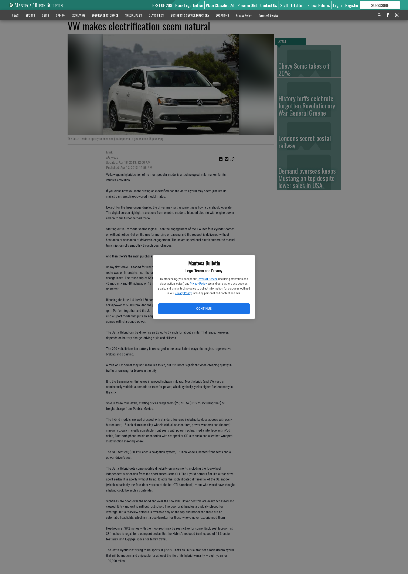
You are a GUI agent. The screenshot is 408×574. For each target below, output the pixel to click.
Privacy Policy (198, 283)
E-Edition (297, 5)
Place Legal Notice (189, 5)
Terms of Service (207, 279)
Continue (203, 309)
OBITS (45, 15)
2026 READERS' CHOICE (105, 15)
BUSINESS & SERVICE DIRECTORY (190, 15)
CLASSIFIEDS (156, 15)
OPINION (60, 15)
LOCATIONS (222, 15)
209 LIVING (78, 15)
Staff (284, 5)
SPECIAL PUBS (133, 15)
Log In (337, 5)
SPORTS (30, 15)
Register (351, 5)
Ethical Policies (318, 5)
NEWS (15, 15)
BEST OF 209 (162, 5)
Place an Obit (247, 5)
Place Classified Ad (220, 5)
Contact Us (268, 5)
